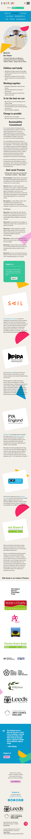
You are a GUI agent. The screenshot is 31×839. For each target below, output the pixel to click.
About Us (7, 13)
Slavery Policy (6, 832)
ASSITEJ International (18, 436)
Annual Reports (21, 19)
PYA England (6, 434)
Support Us (14, 278)
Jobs (6, 19)
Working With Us (20, 16)
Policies (12, 19)
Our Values (15, 13)
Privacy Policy (6, 825)
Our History (9, 16)
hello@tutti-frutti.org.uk (16, 796)
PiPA (13, 372)
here (12, 456)
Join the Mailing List (15, 781)
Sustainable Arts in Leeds (9, 318)
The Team (23, 13)
